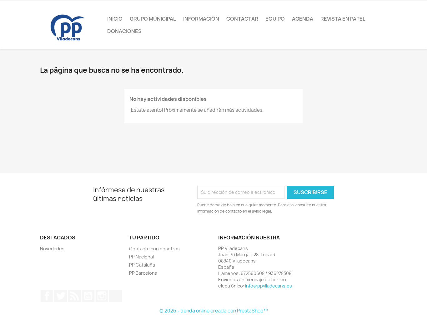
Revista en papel (342, 18)
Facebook (47, 296)
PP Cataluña (142, 265)
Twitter (60, 296)
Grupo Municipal (153, 18)
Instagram (102, 296)
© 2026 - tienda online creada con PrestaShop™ (213, 310)
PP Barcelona (143, 273)
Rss (74, 296)
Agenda (302, 18)
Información (201, 18)
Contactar (242, 18)
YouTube (88, 296)
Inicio (115, 18)
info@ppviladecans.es (268, 286)
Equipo (275, 18)
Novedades (52, 249)
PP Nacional (141, 257)
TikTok (115, 296)
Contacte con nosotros (154, 249)
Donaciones (124, 31)
